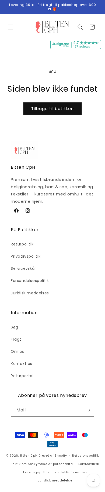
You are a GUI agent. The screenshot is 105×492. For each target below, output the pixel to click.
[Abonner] (88, 410)
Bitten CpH (29, 455)
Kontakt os (21, 363)
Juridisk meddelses (30, 293)
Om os (17, 351)
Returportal (22, 375)
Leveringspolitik (36, 472)
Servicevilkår (23, 268)
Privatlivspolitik (25, 256)
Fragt (16, 339)
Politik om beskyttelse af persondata (41, 464)
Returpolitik (22, 244)
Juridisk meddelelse (55, 480)
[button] (11, 27)
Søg (14, 327)
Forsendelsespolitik (30, 280)
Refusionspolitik (85, 455)
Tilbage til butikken (52, 108)
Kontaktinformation (71, 472)
